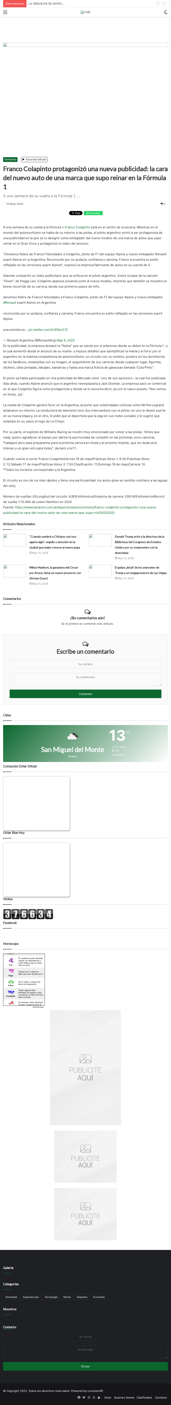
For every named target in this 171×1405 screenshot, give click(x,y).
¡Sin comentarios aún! (87, 617)
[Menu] (5, 13)
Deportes (82, 1297)
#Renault (9, 303)
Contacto (9, 1327)
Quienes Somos (124, 1397)
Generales (10, 159)
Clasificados (144, 1397)
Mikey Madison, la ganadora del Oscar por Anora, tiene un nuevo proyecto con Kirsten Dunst (55, 573)
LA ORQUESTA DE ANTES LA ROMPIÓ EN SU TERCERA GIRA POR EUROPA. (77, 3)
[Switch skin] (166, 13)
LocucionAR (95, 1390)
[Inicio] (86, 12)
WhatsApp (94, 213)
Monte (67, 1297)
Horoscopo (38, 1007)
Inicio (107, 1397)
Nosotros (9, 1309)
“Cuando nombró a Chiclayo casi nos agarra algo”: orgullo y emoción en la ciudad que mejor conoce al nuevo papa (54, 542)
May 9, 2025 (66, 340)
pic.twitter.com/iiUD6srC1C (48, 330)
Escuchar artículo (35, 159)
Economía (99, 1297)
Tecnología (51, 1297)
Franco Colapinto (77, 227)
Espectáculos (31, 1297)
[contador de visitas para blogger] (28, 918)
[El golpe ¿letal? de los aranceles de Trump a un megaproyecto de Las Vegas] (100, 571)
